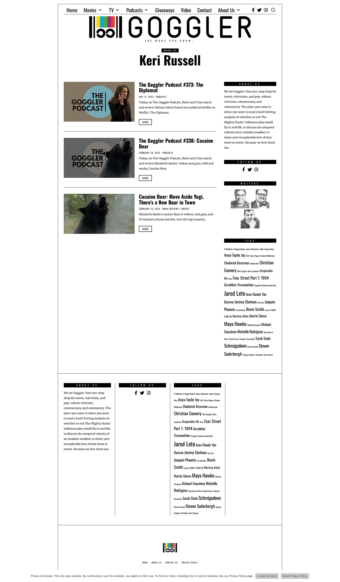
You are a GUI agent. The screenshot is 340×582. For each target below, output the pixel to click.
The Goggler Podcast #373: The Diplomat (171, 87)
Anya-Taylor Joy (234, 255)
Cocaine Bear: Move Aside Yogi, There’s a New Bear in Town (171, 199)
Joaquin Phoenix (185, 460)
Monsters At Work (195, 490)
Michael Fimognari (254, 324)
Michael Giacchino (193, 483)
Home (72, 10)
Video (186, 10)
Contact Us (171, 562)
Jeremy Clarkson (246, 302)
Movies (90, 10)
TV (111, 10)
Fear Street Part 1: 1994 (251, 278)
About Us (226, 10)
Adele (261, 249)
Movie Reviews (170, 208)
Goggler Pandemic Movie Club (265, 285)
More (145, 122)
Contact (204, 10)
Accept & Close (267, 575)
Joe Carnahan (240, 310)
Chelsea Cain (254, 263)
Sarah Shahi (263, 338)
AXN (247, 255)
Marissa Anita (241, 316)
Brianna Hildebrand (267, 255)
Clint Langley (242, 271)
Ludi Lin (228, 316)
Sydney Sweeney (249, 354)
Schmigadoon (235, 345)
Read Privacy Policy (295, 575)
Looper (267, 310)
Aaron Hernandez (252, 249)
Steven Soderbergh (200, 506)
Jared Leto (234, 293)
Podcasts (134, 10)
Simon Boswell (252, 346)
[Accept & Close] (335, 576)
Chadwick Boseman (236, 262)
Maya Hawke (235, 323)
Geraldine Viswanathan (238, 284)
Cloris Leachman (253, 271)
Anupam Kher (269, 249)
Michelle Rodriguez (250, 331)
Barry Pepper (255, 255)
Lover (273, 310)
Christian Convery (187, 413)
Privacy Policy (190, 562)
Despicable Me (190, 421)
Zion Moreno (268, 354)
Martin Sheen (258, 315)
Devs (230, 278)
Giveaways (165, 10)
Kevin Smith (255, 309)
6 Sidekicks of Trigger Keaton (234, 249)
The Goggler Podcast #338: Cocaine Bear (176, 143)
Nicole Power (233, 338)
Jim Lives (261, 302)
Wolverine (259, 354)
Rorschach (251, 338)
